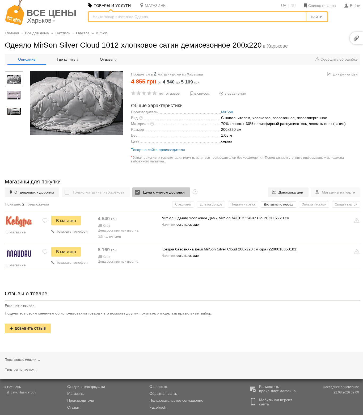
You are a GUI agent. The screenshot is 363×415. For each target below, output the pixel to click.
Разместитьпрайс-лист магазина (277, 388)
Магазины (76, 393)
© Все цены (13, 387)
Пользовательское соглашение (176, 400)
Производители (80, 400)
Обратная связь (163, 393)
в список (201, 93)
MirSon (227, 112)
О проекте (158, 386)
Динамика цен (345, 74)
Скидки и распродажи (86, 386)
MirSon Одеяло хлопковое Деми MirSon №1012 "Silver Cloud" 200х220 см (225, 218)
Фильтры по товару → (21, 369)
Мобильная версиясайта (275, 402)
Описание (27, 59)
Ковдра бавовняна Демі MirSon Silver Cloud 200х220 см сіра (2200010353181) (230, 249)
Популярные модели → (22, 360)
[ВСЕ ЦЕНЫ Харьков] (14, 24)
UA (283, 5)
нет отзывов (169, 93)
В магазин (66, 221)
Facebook (157, 407)
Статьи (73, 407)
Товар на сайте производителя (158, 150)
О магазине (16, 232)
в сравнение (235, 93)
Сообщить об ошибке (338, 59)
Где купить (68, 59)
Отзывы (108, 59)
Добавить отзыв (30, 328)
